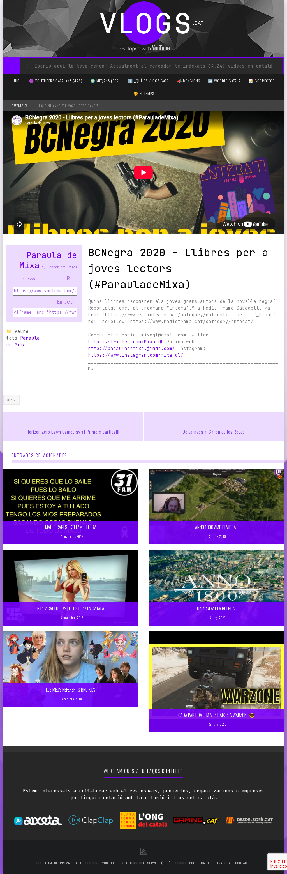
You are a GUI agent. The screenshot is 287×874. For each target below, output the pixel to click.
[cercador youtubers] (11, 65)
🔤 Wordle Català (224, 81)
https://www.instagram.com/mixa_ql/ (135, 355)
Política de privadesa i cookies (66, 863)
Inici (17, 81)
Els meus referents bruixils (70, 689)
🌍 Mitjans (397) (105, 81)
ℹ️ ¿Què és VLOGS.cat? (148, 81)
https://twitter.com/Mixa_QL (126, 342)
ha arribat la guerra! (216, 608)
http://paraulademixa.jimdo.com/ (131, 348)
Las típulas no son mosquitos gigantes (68, 105)
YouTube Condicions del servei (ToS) (136, 863)
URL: (70, 278)
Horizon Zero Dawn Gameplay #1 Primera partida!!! (73, 431)
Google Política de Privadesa (202, 863)
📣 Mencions (188, 81)
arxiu (11, 400)
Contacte (243, 863)
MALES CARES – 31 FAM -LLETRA (70, 527)
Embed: (67, 301)
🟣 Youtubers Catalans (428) (55, 81)
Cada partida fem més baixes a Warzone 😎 (216, 715)
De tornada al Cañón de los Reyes (214, 431)
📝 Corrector (262, 81)
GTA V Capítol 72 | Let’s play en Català (70, 608)
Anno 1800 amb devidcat (216, 527)
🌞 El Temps (143, 93)
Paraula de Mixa (48, 260)
